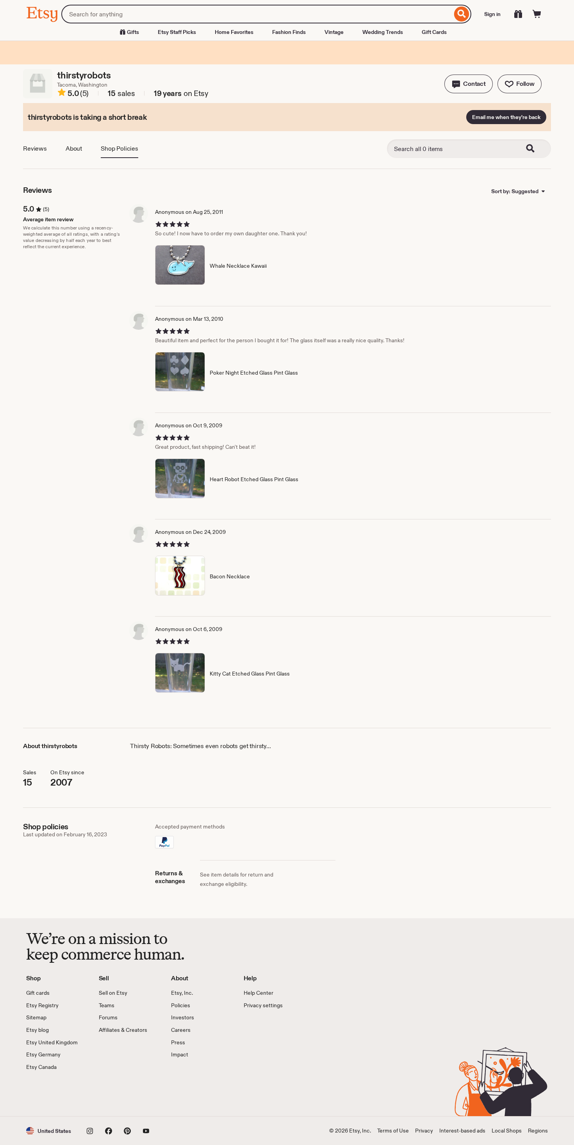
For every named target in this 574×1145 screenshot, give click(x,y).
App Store (52, 1093)
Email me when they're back (506, 117)
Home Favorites (234, 32)
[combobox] (256, 14)
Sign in (492, 14)
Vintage (334, 32)
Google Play (111, 1093)
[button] (468, 84)
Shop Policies (119, 148)
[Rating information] (61, 93)
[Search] (461, 14)
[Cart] (537, 14)
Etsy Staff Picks (177, 32)
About (74, 148)
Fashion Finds (289, 32)
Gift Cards (434, 32)
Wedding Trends (382, 32)
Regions (538, 1130)
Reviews (35, 148)
